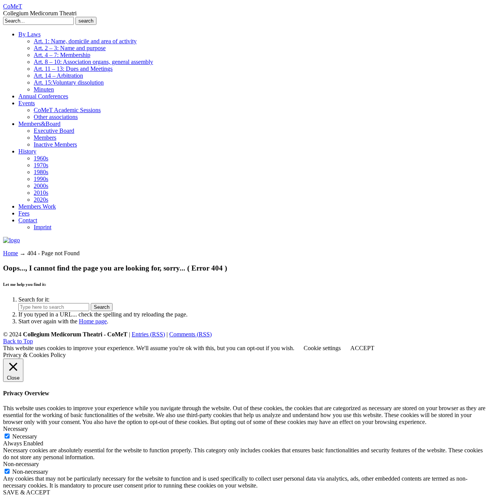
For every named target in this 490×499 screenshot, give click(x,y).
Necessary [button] (15, 429)
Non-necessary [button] (21, 464)
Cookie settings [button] (322, 348)
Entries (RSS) (148, 334)
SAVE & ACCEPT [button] (26, 492)
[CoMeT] (11, 240)
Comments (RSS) (190, 334)
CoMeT (12, 6)
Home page (93, 321)
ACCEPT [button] (362, 348)
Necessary (24, 436)
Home (10, 253)
